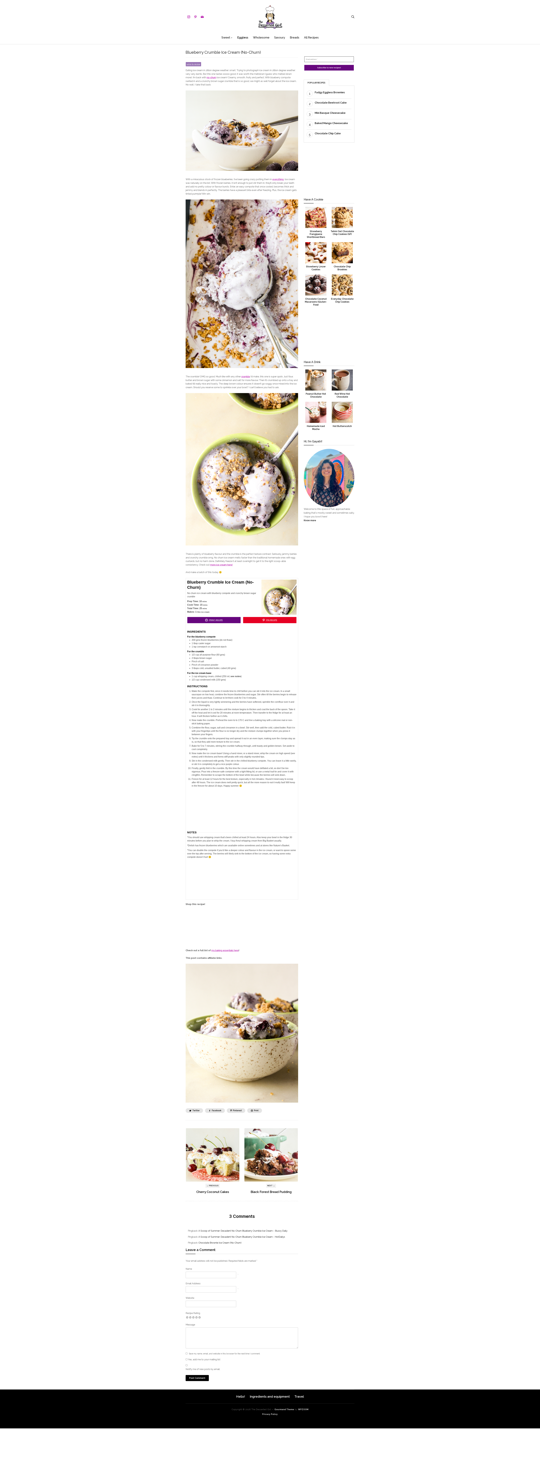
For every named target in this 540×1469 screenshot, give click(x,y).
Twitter (196, 1110)
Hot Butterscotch (342, 426)
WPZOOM (303, 1409)
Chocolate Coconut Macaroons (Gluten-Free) (316, 302)
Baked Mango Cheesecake (331, 123)
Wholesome (261, 37)
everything (278, 179)
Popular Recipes (316, 83)
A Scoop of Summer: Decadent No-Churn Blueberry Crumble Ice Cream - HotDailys (241, 1237)
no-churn (211, 77)
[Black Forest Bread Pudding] (271, 1155)
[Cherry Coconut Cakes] (213, 1155)
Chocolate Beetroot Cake (331, 102)
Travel (299, 1396)
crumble (245, 376)
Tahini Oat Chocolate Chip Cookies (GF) (342, 233)
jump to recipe (193, 64)
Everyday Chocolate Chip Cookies (342, 300)
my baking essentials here (225, 950)
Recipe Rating (193, 1313)
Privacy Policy (270, 1414)
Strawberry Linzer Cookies (316, 268)
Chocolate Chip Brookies (342, 268)
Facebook (216, 1110)
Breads (294, 37)
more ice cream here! (221, 564)
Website (190, 1298)
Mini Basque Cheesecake (330, 112)
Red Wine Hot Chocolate (342, 395)
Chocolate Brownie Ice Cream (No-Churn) (219, 1242)
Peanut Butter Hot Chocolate (316, 395)
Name (189, 1269)
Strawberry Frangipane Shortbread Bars (316, 234)
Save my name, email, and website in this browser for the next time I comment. (224, 1354)
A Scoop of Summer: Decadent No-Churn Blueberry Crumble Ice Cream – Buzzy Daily (242, 1230)
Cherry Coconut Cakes (212, 1192)
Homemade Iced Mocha (316, 427)
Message (190, 1324)
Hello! (240, 1396)
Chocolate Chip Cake (328, 133)
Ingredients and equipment (270, 1396)
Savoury (279, 37)
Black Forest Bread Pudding (271, 1192)
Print (256, 1110)
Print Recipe (216, 620)
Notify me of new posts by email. (203, 1369)
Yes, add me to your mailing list (203, 1359)
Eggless (242, 37)
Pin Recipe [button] (271, 620)
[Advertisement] (242, 808)
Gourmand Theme (284, 1409)
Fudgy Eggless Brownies (330, 92)
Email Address (193, 1283)
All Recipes (311, 37)
